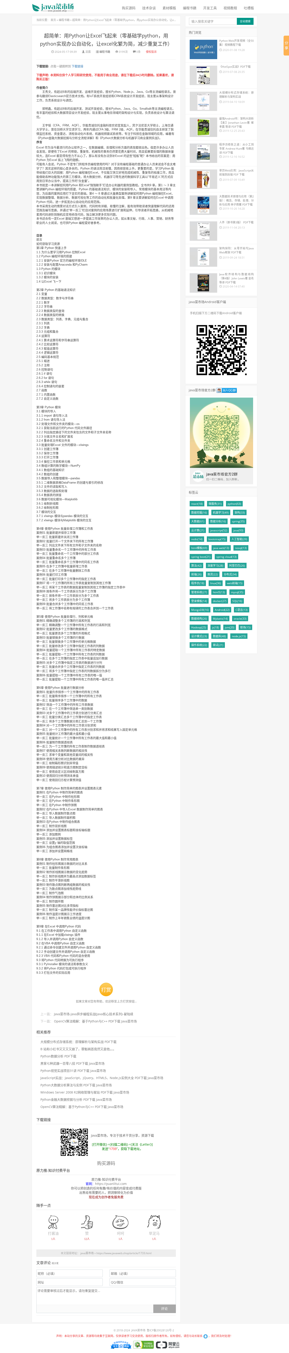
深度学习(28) (215, 566)
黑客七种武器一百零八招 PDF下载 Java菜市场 (72, 1063)
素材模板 (169, 8)
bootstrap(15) (217, 539)
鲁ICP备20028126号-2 (160, 1330)
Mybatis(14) (220, 619)
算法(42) (196, 566)
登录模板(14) (199, 601)
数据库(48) (219, 636)
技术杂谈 (149, 8)
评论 (164, 1308)
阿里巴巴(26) (237, 566)
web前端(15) (234, 583)
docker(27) (219, 601)
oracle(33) (240, 619)
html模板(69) (199, 548)
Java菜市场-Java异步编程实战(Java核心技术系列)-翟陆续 (93, 1014)
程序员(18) (197, 583)
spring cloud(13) (226, 557)
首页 (53, 20)
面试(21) (218, 645)
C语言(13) (241, 610)
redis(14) (197, 539)
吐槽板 (249, 8)
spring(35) (238, 521)
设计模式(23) (199, 636)
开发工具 (210, 8)
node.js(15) (239, 636)
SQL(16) (237, 601)
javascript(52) (218, 530)
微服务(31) (215, 504)
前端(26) (196, 574)
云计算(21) (197, 530)
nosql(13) (241, 548)
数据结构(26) (199, 619)
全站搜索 (245, 21)
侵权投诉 (151, 52)
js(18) (215, 627)
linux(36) (215, 583)
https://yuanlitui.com (111, 1184)
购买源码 (128, 8)
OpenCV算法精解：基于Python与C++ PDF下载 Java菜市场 (95, 1021)
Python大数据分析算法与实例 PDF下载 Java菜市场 (76, 1085)
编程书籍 (189, 8)
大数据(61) (197, 521)
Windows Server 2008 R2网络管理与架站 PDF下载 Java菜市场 (84, 1092)
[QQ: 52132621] (205, 1336)
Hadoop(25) (198, 627)
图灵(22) (212, 574)
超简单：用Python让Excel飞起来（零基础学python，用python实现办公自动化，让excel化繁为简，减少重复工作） (141, 20)
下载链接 (77, 66)
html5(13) (219, 592)
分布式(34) (230, 574)
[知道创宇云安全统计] (120, 1344)
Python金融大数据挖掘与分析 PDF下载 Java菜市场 (76, 1099)
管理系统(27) (199, 592)
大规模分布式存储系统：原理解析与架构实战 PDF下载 (78, 1042)
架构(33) (240, 512)
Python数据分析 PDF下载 (58, 1056)
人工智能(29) (239, 539)
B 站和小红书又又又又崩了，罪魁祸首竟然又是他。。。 (78, 1049)
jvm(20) (229, 627)
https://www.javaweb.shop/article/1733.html (123, 1253)
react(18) (197, 504)
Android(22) (222, 610)
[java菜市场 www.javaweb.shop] (53, 6)
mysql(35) (237, 592)
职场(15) (245, 627)
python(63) (234, 504)
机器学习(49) (221, 512)
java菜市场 (87, 1253)
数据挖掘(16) (199, 512)
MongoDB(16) (200, 610)
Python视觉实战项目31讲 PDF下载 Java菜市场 (73, 1070)
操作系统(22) (199, 645)
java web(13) (221, 548)
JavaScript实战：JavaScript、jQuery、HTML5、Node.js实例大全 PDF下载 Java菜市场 (101, 1078)
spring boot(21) (200, 557)
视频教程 (230, 8)
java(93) (238, 530)
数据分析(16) (218, 521)
